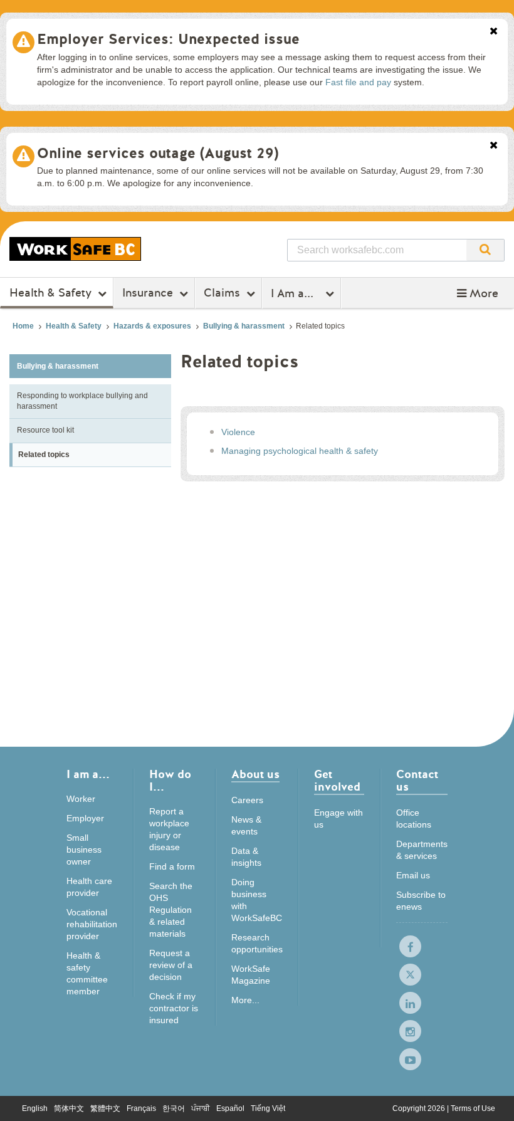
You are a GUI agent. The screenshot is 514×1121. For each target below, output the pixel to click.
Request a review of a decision (170, 965)
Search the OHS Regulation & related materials (170, 910)
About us (255, 775)
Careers (247, 800)
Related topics (44, 454)
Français (141, 1108)
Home (23, 326)
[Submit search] (485, 250)
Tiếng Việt (268, 1108)
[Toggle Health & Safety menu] (104, 293)
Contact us (417, 781)
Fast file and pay (358, 82)
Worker (80, 799)
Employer (85, 818)
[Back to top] (492, 1098)
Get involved (337, 781)
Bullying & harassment (244, 326)
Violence (238, 432)
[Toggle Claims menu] (252, 293)
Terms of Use (473, 1108)
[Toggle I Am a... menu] (331, 293)
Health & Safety (50, 292)
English (35, 1108)
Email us (413, 875)
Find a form (172, 866)
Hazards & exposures (152, 326)
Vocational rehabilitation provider (91, 924)
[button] (477, 293)
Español (230, 1108)
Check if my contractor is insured (173, 1008)
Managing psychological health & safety (299, 451)
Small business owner (84, 849)
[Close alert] (493, 32)
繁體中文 (105, 1108)
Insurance (147, 292)
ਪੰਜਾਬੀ (200, 1108)
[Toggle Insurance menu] (185, 293)
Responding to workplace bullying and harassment (82, 401)
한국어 (173, 1108)
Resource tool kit (45, 430)
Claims (222, 292)
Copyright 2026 (419, 1108)
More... (245, 1000)
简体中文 (69, 1108)
